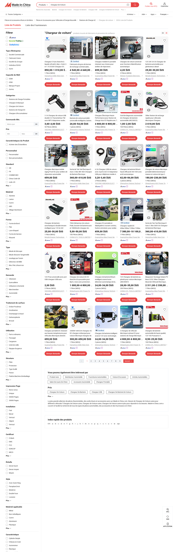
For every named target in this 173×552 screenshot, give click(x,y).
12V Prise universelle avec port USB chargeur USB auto (56, 278)
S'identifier (164, 6)
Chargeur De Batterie (79, 10)
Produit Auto (54, 377)
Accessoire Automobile (82, 382)
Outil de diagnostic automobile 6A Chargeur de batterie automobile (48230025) (131, 117)
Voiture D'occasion (119, 377)
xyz (118, 424)
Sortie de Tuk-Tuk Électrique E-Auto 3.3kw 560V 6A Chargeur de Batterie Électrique (156, 225)
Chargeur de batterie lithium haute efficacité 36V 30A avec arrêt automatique (131, 171)
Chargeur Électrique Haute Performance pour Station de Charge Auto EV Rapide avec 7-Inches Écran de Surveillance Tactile (106, 118)
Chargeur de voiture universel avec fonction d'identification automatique (130, 64)
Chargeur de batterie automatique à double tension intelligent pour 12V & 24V (55, 225)
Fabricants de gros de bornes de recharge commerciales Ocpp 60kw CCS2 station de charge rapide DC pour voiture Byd (80, 65)
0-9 (49, 424)
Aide (143, 14)
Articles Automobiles (139, 377)
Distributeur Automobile (73, 377)
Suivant (128, 361)
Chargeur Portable (103, 382)
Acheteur (130, 14)
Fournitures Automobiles (98, 377)
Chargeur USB (92, 10)
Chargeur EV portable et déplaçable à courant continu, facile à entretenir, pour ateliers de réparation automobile (106, 225)
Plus (49, 396)
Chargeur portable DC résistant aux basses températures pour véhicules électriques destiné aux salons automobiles (56, 333)
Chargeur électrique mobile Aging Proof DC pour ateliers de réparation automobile (56, 171)
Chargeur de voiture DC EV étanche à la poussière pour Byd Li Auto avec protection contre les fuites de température (81, 279)
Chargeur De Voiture (65, 10)
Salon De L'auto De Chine (58, 382)
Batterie (54, 10)
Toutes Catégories (14, 14)
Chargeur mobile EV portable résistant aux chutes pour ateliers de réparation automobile (105, 64)
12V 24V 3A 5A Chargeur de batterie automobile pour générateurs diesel (155, 64)
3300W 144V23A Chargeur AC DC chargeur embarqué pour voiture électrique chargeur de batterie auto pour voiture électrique (81, 333)
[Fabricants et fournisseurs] (17, 4)
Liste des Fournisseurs (36, 25)
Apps (152, 14)
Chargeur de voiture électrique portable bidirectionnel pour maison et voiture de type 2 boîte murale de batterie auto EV (156, 171)
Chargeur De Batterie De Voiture (109, 10)
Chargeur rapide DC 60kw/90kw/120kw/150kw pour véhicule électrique (130, 227)
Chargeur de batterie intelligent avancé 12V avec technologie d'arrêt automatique (106, 334)
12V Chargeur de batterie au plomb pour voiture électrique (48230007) (130, 279)
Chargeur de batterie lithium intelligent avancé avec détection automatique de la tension (105, 279)
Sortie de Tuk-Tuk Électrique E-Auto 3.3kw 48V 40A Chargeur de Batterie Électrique (81, 171)
